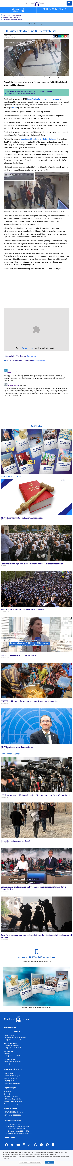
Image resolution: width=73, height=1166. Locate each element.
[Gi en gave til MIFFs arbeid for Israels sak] (36, 951)
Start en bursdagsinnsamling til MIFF (20, 1133)
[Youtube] (18, 1144)
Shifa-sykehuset (39, 360)
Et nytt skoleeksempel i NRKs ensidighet (19, 655)
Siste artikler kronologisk (12, 1076)
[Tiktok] (29, 1144)
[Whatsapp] (35, 1144)
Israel (14, 107)
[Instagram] (24, 1144)
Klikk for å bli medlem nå (54, 9)
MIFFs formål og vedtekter (12, 1099)
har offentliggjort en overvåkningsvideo (43, 99)
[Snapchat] (47, 1144)
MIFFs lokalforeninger (11, 1096)
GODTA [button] (50, 1162)
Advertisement (28, 348)
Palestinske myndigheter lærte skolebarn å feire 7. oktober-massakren (32, 564)
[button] (56, 36)
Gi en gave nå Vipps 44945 (18, 10)
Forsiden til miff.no (10, 1073)
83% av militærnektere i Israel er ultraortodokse (22, 609)
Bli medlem (7, 1091)
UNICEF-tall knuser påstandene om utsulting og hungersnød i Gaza (31, 701)
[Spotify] (41, 1144)
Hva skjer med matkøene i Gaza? (15, 841)
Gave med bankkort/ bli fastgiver (18, 1126)
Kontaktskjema (14, 1031)
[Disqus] (36, 392)
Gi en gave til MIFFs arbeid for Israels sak (36, 957)
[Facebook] (6, 1144)
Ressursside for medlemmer (13, 1101)
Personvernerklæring (11, 1104)
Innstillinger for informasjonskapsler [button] (30, 1162)
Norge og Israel (9, 1080)
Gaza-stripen (31, 356)
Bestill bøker (36, 426)
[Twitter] (12, 1144)
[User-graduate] (53, 1144)
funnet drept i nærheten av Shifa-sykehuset (38, 139)
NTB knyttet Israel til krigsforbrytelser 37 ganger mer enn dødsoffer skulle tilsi (36, 795)
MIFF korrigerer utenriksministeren (17, 747)
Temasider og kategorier (11, 1078)
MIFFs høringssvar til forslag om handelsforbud (22, 518)
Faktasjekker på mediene (12, 1083)
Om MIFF (7, 1094)
